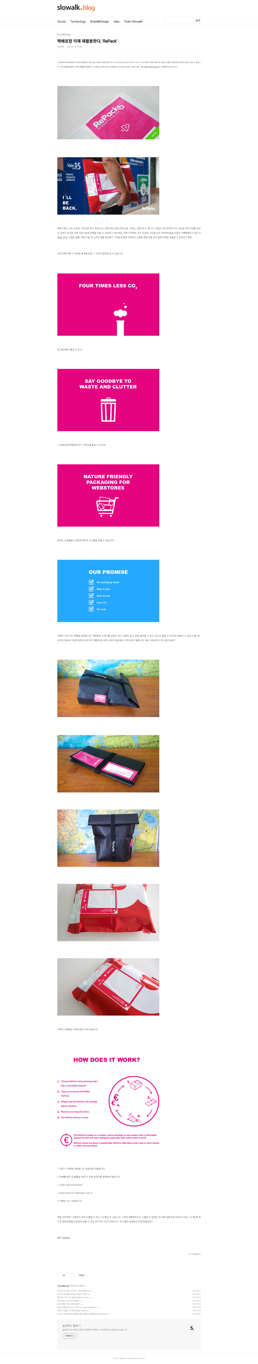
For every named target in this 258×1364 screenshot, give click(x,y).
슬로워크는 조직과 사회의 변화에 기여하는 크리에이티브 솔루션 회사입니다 (94, 1330)
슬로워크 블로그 (71, 1325)
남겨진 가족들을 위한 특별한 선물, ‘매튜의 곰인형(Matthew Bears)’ (82, 1314)
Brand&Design (99, 21)
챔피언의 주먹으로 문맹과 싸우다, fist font (73, 1297)
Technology (78, 21)
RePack (66, 1237)
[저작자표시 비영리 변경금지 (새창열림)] (92, 1275)
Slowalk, (123, 1358)
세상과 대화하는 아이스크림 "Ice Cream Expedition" (77, 1307)
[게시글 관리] (71, 1275)
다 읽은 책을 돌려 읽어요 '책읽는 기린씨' (72, 1294)
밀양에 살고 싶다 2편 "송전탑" (68, 1301)
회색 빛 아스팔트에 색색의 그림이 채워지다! (73, 1291)
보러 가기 (62, 237)
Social (61, 21)
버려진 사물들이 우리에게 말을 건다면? (71, 1311)
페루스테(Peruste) (151, 67)
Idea (116, 21)
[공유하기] (68, 1275)
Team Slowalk (133, 21)
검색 (197, 20)
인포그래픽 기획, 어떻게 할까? (68, 1304)
